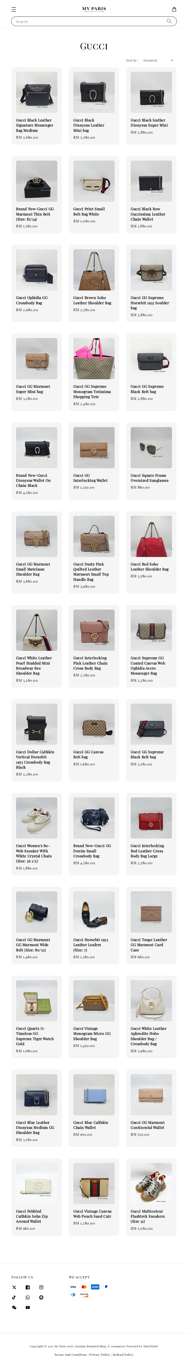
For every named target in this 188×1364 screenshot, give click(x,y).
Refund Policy (123, 1354)
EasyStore (151, 1346)
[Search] (169, 21)
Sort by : (132, 60)
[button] (14, 9)
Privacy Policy (99, 1354)
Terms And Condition (70, 1354)
